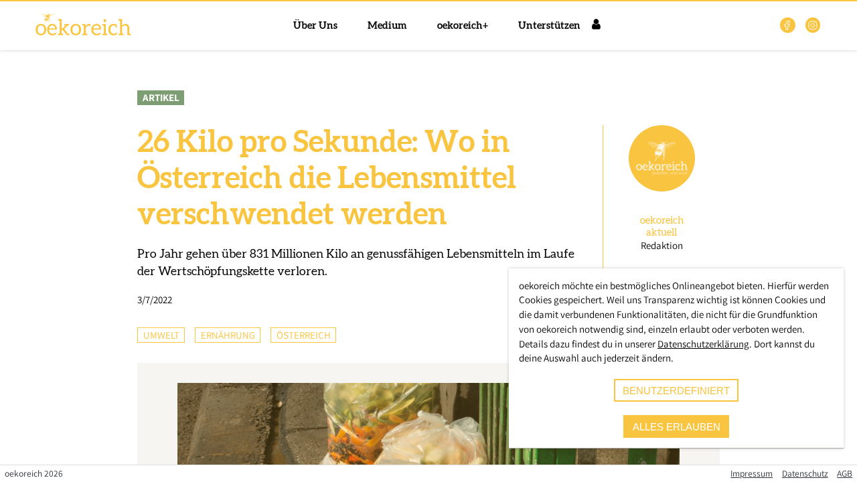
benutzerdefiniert (676, 390)
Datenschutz (805, 473)
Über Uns (315, 26)
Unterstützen (549, 26)
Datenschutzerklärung (703, 343)
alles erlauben (676, 426)
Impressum (751, 473)
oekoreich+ (462, 26)
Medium (387, 26)
